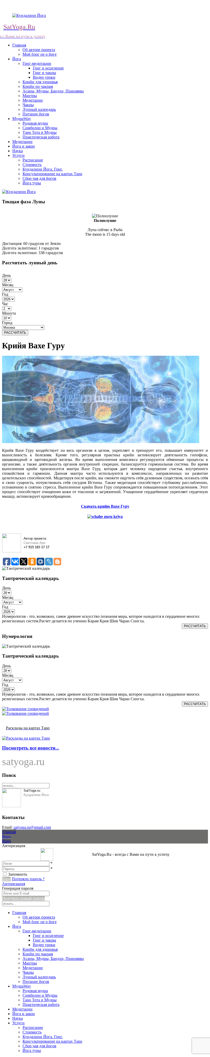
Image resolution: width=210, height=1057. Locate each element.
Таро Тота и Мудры (40, 132)
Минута (9, 313)
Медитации (33, 100)
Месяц (7, 285)
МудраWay (21, 118)
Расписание (33, 160)
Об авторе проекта (39, 49)
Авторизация (13, 884)
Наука (17, 151)
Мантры (30, 95)
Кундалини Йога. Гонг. (43, 169)
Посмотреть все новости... (30, 748)
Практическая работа (41, 137)
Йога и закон (23, 146)
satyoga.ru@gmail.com (32, 827)
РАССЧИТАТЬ (15, 333)
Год (5, 294)
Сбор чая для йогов (39, 178)
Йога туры (32, 183)
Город (7, 322)
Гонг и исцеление (48, 68)
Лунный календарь (39, 109)
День (6, 275)
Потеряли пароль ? (28, 879)
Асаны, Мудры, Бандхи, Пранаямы (53, 91)
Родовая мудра (35, 123)
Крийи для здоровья (40, 82)
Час (5, 304)
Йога (16, 59)
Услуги (18, 155)
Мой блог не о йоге (40, 54)
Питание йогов (36, 114)
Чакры (28, 105)
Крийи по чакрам (38, 86)
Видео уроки (44, 77)
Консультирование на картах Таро (52, 174)
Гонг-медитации (37, 63)
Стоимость (32, 164)
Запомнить (17, 874)
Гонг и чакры (44, 72)
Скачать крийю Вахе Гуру (105, 506)
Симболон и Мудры (40, 128)
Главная (19, 45)
